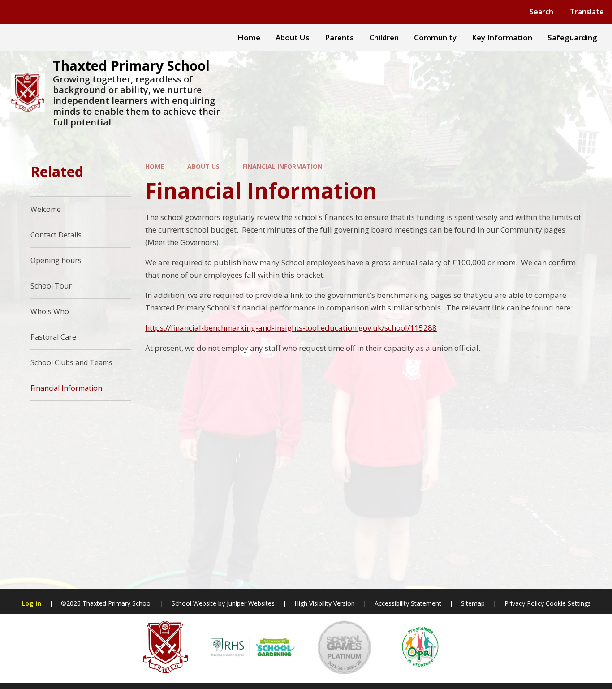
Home (154, 166)
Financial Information (282, 166)
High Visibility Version (324, 603)
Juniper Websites (251, 603)
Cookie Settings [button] (568, 603)
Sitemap (473, 603)
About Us (203, 166)
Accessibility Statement (408, 603)
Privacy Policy (524, 603)
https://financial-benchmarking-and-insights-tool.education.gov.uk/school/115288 (291, 328)
